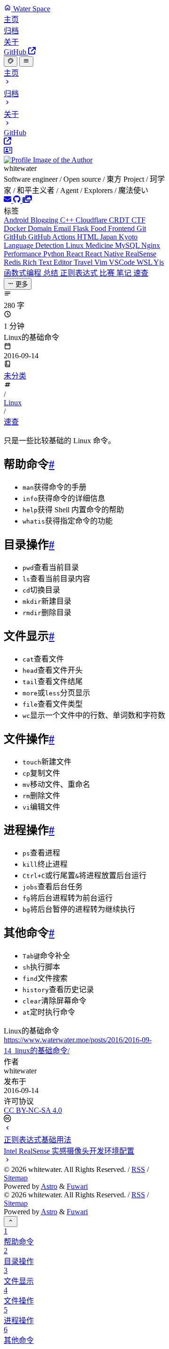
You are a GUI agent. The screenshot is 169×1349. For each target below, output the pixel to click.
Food (99, 228)
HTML (88, 237)
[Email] (8, 200)
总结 (51, 273)
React (75, 254)
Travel (84, 262)
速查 (140, 273)
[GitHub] (18, 200)
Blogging (45, 220)
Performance (23, 254)
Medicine (100, 245)
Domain (41, 228)
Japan (109, 237)
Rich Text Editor (48, 262)
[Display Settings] (10, 61)
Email (63, 228)
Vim (101, 262)
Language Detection (35, 245)
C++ (68, 220)
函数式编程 (23, 273)
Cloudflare (92, 220)
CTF (138, 220)
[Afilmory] (27, 200)
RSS (138, 1169)
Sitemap (16, 1178)
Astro (49, 1186)
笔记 (124, 273)
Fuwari (77, 1186)
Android (17, 220)
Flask (82, 228)
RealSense (140, 254)
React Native (105, 254)
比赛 (108, 273)
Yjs (159, 262)
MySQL (128, 245)
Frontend (122, 228)
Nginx (150, 245)
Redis (13, 262)
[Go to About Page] (84, 155)
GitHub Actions (52, 237)
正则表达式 (80, 273)
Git (141, 228)
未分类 (15, 376)
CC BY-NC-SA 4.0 (33, 1110)
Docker (16, 228)
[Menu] (26, 61)
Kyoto (128, 237)
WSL (145, 262)
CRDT (120, 220)
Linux (75, 245)
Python (54, 254)
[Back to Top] (10, 1221)
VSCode (123, 262)
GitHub (16, 237)
